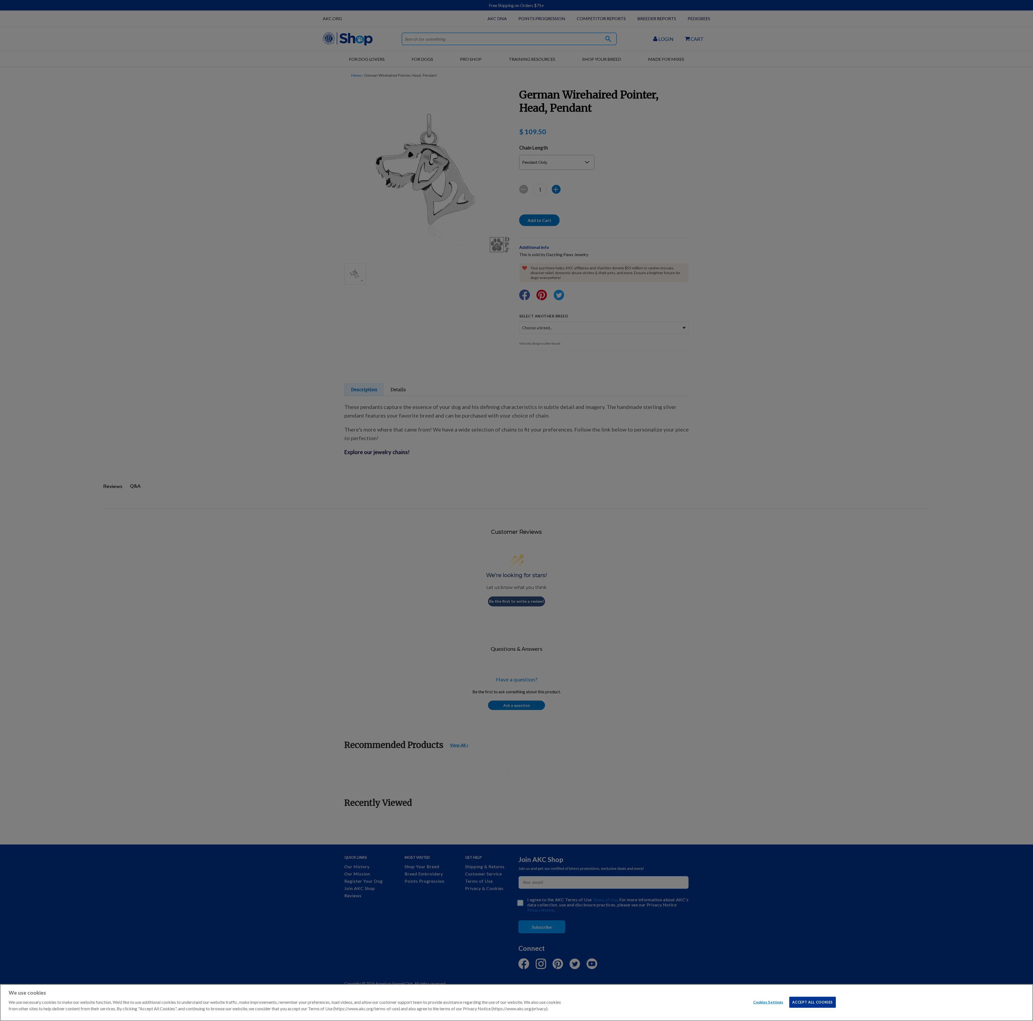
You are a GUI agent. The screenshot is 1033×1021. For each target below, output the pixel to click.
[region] (516, 1002)
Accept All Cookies (812, 1002)
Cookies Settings (768, 1002)
